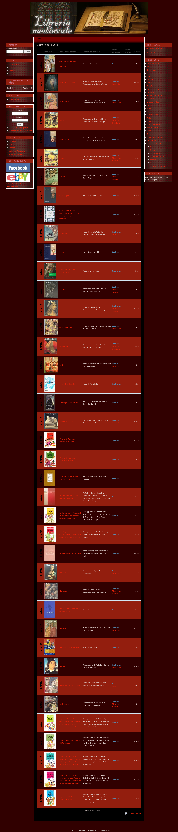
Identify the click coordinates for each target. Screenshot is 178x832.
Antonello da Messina (67, 83)
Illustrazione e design (157, 156)
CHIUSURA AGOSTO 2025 (154, 49)
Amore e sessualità (153, 64)
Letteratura (151, 99)
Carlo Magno (64, 196)
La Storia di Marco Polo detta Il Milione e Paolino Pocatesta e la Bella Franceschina (70, 515)
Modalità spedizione (16, 154)
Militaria (149, 108)
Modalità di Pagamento (17, 151)
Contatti (11, 144)
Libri (10, 67)
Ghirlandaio (63, 346)
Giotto (61, 365)
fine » (98, 811)
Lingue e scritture (153, 102)
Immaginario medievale (155, 96)
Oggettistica (13, 71)
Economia (150, 80)
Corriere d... (116, 64)
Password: (20, 118)
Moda (149, 112)
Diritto (149, 76)
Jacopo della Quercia (67, 422)
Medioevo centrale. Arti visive (69, 648)
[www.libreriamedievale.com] (89, 34)
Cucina (149, 73)
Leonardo (62, 572)
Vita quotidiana (152, 140)
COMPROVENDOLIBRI (14, 184)
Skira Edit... (116, 123)
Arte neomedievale (156, 147)
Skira (119, 84)
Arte (148, 67)
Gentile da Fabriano (66, 327)
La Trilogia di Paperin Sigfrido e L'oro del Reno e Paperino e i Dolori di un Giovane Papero (70, 534)
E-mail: (20, 111)
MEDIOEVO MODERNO (155, 144)
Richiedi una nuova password (21, 131)
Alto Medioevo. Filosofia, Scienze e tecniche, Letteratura (68, 63)
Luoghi (149, 105)
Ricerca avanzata (12, 55)
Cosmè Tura (63, 233)
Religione (150, 121)
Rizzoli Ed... (116, 120)
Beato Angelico (64, 101)
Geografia (150, 92)
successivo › (89, 811)
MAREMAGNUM (12, 186)
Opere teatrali (155, 163)
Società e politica (153, 128)
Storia (149, 131)
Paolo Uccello (64, 704)
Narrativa (153, 160)
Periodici (12, 74)
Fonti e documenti (153, 89)
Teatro (149, 134)
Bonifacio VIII (64, 139)
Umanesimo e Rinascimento (157, 137)
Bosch (61, 158)
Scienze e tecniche (153, 124)
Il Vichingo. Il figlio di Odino (69, 403)
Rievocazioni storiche (157, 166)
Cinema (153, 150)
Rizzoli (114, 84)
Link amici (12, 148)
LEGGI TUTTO (150, 52)
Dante (61, 252)
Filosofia (150, 86)
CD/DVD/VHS (14, 64)
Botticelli (62, 177)
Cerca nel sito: (11, 49)
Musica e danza (152, 115)
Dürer (61, 309)
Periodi (149, 118)
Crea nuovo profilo (21, 128)
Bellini (61, 120)
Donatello (62, 290)
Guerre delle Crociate (67, 384)
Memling (62, 666)
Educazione (151, 83)
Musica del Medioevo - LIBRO (70, 685)
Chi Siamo (12, 141)
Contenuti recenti (15, 99)
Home (39, 38)
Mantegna (63, 591)
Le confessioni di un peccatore (70, 553)
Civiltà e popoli (152, 70)
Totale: (25, 88)
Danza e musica (155, 153)
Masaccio (62, 629)
